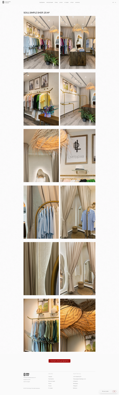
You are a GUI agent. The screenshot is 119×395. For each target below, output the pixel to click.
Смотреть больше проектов (59, 361)
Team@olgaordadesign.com (79, 379)
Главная (50, 376)
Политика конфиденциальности (30, 377)
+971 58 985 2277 (77, 376)
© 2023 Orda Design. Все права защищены (32, 388)
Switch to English (26, 381)
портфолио (42, 2)
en (113, 2)
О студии (50, 388)
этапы (56, 2)
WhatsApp (75, 383)
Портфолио (51, 379)
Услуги (49, 385)
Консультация (51, 381)
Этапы (49, 383)
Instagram (75, 381)
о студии (66, 2)
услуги (61, 2)
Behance (75, 388)
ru (115, 2)
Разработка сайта (26, 379)
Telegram (75, 385)
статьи (71, 2)
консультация (49, 2)
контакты (77, 2)
